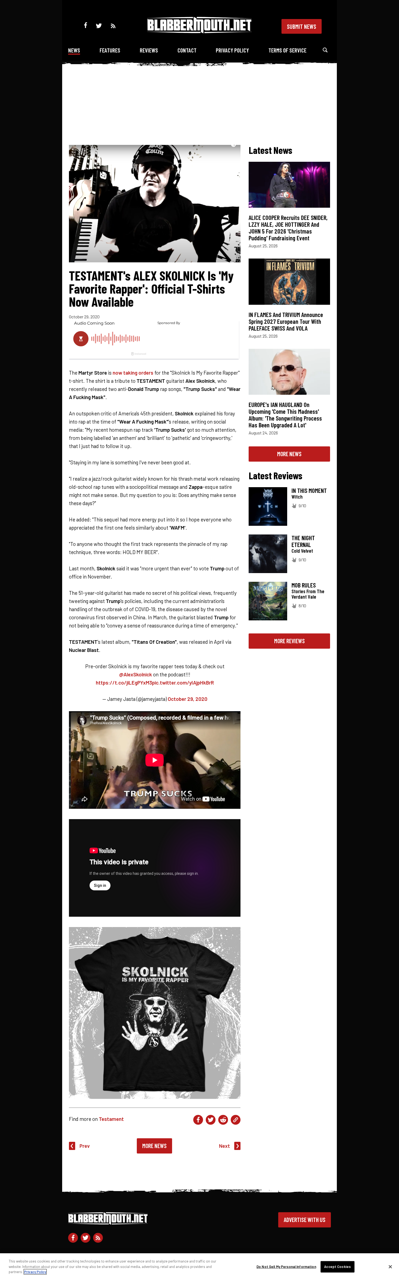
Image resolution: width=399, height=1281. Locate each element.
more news (289, 453)
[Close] (390, 1267)
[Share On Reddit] (223, 1120)
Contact (187, 50)
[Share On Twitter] (211, 1120)
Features (110, 50)
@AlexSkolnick (135, 674)
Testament (111, 1119)
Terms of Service (287, 50)
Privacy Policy (232, 50)
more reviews (289, 640)
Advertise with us (304, 1219)
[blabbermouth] (199, 31)
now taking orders (133, 372)
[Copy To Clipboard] (235, 1120)
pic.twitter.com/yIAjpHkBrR (183, 682)
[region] (199, 1267)
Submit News (301, 26)
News (74, 50)
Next (224, 1146)
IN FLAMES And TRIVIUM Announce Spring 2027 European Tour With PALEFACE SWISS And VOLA (286, 321)
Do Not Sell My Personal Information (286, 1266)
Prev (85, 1146)
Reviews (149, 50)
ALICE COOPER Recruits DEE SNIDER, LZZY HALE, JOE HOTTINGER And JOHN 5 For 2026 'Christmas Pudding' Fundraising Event (288, 228)
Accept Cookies (337, 1266)
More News (154, 1145)
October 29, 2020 (187, 699)
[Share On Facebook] (198, 1120)
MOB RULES (304, 585)
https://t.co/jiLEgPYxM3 (124, 682)
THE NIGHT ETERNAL (303, 541)
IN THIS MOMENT (309, 490)
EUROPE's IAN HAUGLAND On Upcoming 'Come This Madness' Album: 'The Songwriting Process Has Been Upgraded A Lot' (285, 415)
